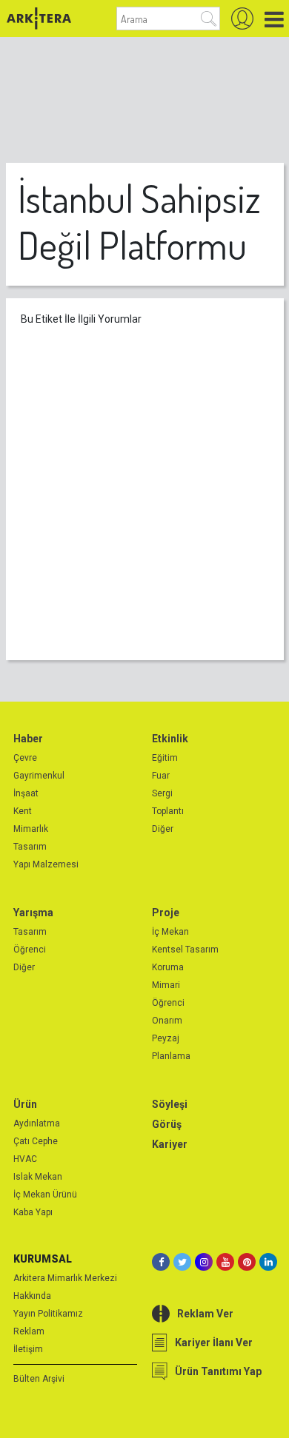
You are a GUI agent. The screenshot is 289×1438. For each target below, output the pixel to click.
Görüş (167, 1124)
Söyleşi (169, 1104)
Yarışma (33, 912)
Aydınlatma (36, 1123)
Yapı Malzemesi (46, 864)
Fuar (161, 775)
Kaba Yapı (33, 1212)
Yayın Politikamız (48, 1313)
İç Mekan (170, 932)
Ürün (25, 1104)
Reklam (28, 1331)
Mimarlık (30, 829)
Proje (165, 912)
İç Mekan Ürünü (45, 1194)
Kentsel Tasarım (185, 949)
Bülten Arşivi (38, 1379)
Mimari (166, 985)
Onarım (167, 1020)
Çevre (25, 758)
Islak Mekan (37, 1177)
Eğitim (165, 758)
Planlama (171, 1056)
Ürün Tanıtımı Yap (218, 1371)
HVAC (25, 1159)
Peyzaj (165, 1038)
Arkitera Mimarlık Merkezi (65, 1278)
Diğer (162, 829)
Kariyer (169, 1144)
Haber (28, 739)
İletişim (28, 1349)
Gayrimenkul (38, 775)
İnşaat (26, 793)
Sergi (162, 793)
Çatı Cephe (35, 1141)
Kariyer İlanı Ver (214, 1342)
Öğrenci (29, 949)
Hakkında (32, 1296)
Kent (22, 811)
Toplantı (168, 811)
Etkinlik (170, 739)
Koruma (168, 967)
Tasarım (30, 846)
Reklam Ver (205, 1314)
